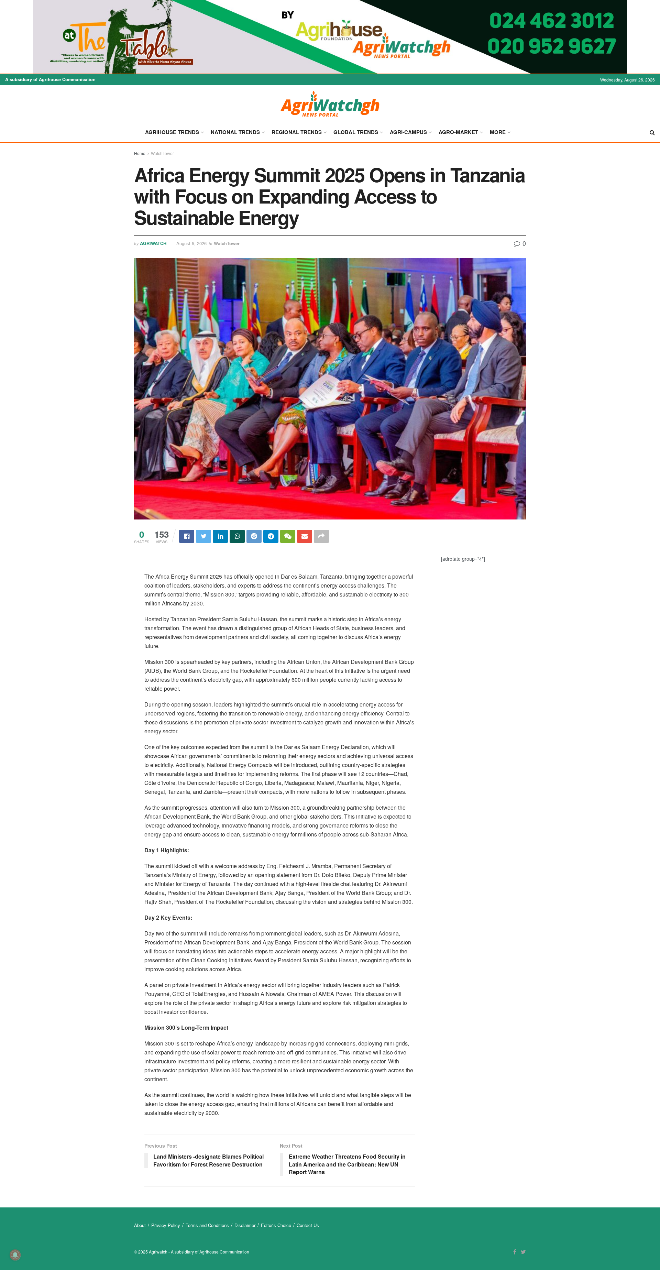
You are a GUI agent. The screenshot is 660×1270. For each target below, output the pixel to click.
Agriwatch (153, 243)
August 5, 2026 (191, 243)
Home (139, 153)
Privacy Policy (165, 1225)
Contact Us (308, 1225)
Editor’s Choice (276, 1225)
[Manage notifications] (15, 1254)
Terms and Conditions (207, 1225)
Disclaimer (244, 1225)
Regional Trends (297, 132)
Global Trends (355, 132)
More (498, 132)
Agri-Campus (408, 132)
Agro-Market (458, 132)
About (140, 1225)
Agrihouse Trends (172, 132)
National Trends (235, 132)
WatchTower (162, 153)
